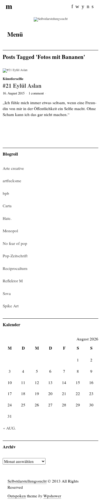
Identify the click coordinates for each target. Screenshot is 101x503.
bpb (6, 193)
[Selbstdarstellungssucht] (51, 19)
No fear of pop (15, 243)
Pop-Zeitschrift (15, 255)
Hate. (7, 218)
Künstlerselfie (13, 78)
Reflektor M (13, 280)
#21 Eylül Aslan (22, 85)
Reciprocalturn (15, 268)
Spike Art (11, 305)
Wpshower (52, 495)
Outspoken (17, 495)
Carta (7, 205)
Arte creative (13, 168)
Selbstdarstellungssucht (27, 481)
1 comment (36, 93)
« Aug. (9, 428)
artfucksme (12, 180)
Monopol (10, 230)
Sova (7, 293)
